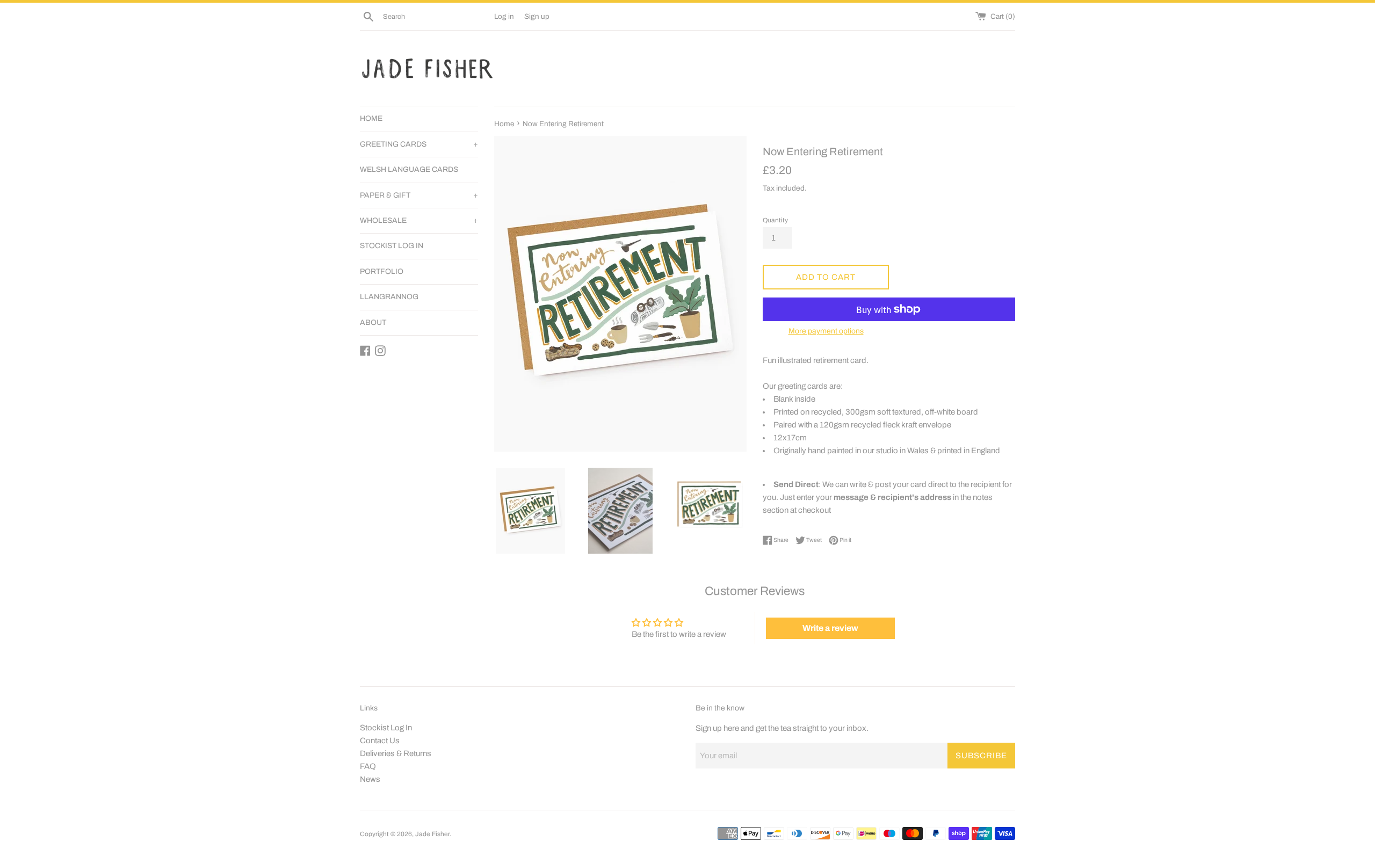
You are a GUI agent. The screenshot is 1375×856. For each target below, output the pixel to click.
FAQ (368, 766)
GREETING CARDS (419, 144)
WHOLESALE (419, 220)
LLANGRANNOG (389, 297)
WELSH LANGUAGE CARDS (409, 169)
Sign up (536, 16)
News (370, 779)
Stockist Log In (386, 727)
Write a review (830, 628)
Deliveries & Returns (395, 753)
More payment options (826, 331)
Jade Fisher (432, 834)
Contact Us (380, 740)
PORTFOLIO (381, 271)
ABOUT (373, 322)
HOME (371, 118)
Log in (504, 16)
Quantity (775, 220)
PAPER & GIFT (419, 195)
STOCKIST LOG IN (391, 246)
